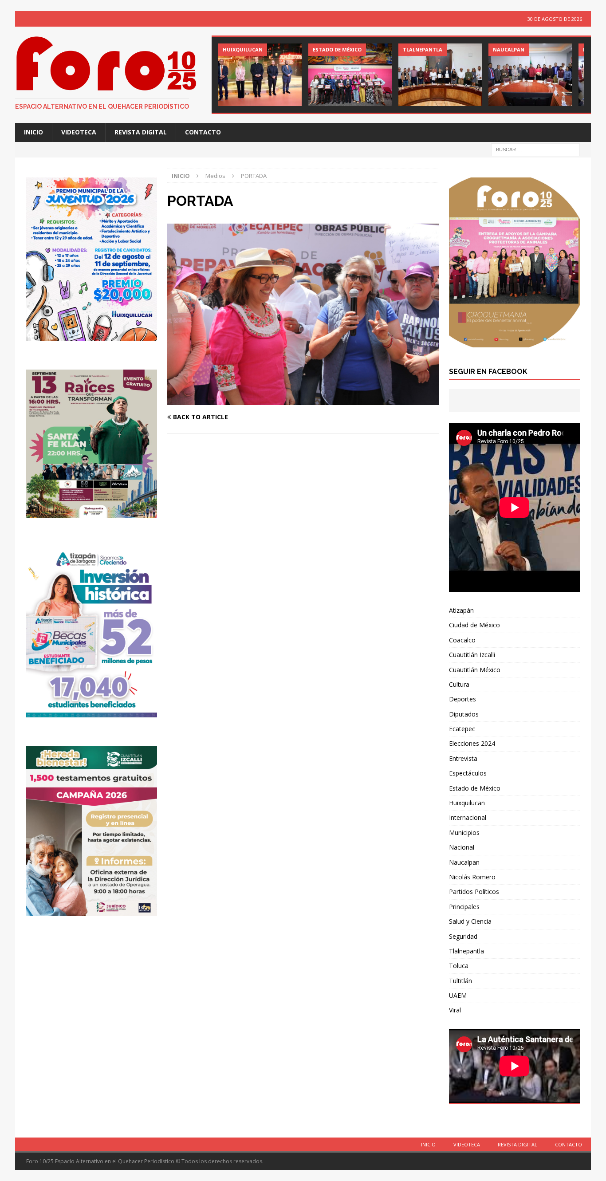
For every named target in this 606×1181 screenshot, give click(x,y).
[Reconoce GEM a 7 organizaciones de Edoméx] (350, 74)
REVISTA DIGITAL (140, 132)
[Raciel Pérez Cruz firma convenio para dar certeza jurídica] (440, 74)
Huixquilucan (467, 803)
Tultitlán (460, 980)
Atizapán (461, 610)
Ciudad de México (474, 625)
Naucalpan (464, 862)
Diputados (464, 714)
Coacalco (462, 640)
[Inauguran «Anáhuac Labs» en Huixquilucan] (260, 74)
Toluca (458, 965)
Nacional (461, 847)
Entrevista (463, 758)
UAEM (458, 995)
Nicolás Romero (472, 877)
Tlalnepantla (466, 951)
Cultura (459, 684)
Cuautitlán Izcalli (472, 654)
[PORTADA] (303, 399)
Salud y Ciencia (470, 921)
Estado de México (474, 788)
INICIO (33, 132)
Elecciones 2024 (472, 743)
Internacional (467, 817)
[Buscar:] (535, 149)
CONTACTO (203, 132)
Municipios (464, 832)
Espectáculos (468, 773)
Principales (464, 906)
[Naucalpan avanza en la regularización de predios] (530, 74)
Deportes (462, 699)
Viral (455, 1010)
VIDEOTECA (78, 132)
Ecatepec (462, 728)
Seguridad (463, 936)
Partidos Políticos (474, 891)
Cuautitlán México (474, 669)
